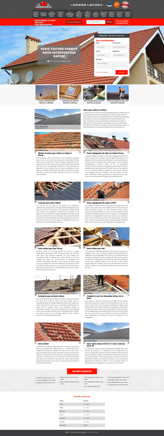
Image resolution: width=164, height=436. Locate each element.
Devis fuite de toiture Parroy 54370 (118, 382)
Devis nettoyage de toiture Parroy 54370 (93, 378)
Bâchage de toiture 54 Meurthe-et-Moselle (112, 14)
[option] (46, 94)
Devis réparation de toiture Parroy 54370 (93, 383)
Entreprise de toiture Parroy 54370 (117, 385)
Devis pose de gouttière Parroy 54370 (118, 377)
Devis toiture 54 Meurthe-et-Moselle (43, 14)
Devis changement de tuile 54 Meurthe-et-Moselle (70, 14)
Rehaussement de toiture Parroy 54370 (69, 378)
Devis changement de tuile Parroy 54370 (69, 383)
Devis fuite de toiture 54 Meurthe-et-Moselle (119, 14)
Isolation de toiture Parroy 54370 (45, 378)
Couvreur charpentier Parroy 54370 (46, 380)
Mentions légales (92, 432)
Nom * (98, 43)
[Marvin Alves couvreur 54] (43, 5)
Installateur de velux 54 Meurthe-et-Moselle (60, 14)
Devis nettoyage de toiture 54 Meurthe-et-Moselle (79, 14)
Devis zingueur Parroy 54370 (92, 386)
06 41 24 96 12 (96, 5)
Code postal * (116, 43)
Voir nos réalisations (74, 22)
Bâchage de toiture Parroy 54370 (117, 380)
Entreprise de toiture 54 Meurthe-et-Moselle (128, 14)
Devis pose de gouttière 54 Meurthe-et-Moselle (103, 14)
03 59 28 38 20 (79, 5)
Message (99, 59)
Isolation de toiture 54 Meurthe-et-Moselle (36, 14)
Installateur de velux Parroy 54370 (45, 382)
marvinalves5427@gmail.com (60, 61)
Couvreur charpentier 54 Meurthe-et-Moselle (51, 14)
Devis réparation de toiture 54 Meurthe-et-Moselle (87, 14)
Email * (98, 51)
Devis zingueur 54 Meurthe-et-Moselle (96, 14)
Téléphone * (116, 51)
